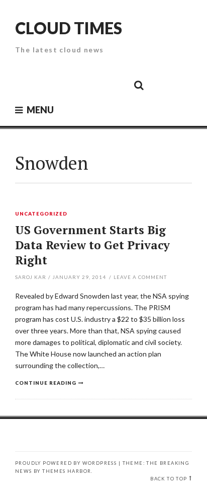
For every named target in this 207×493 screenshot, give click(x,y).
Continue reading (45, 383)
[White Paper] (116, 85)
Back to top (168, 478)
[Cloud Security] (93, 85)
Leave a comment (140, 277)
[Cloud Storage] (26, 85)
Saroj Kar (30, 277)
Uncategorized (41, 214)
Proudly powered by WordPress (66, 463)
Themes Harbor (66, 471)
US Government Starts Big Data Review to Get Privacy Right (92, 245)
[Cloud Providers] (71, 85)
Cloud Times (68, 28)
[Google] (48, 85)
